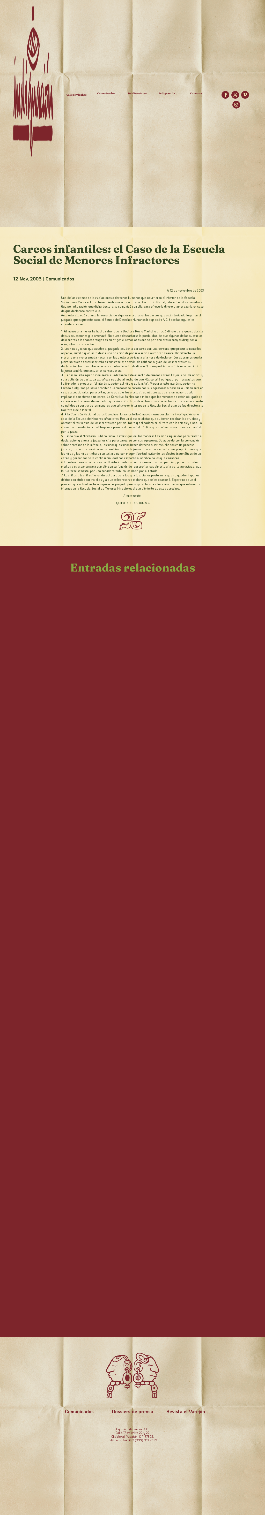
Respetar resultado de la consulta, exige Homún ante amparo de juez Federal (125, 990)
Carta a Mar (37, 1038)
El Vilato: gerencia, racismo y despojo (76, 791)
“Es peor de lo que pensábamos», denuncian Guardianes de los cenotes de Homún (128, 1281)
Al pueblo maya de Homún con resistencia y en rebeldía (105, 1082)
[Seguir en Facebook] (225, 95)
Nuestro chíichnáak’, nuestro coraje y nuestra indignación (109, 747)
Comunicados (60, 279)
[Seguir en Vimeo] (245, 95)
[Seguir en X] (235, 95)
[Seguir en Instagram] (236, 105)
